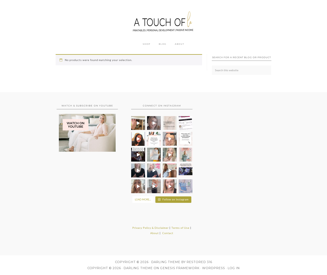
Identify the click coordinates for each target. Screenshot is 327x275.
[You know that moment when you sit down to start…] (154, 139)
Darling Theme (138, 268)
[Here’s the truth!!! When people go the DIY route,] (170, 123)
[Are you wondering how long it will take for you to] (186, 139)
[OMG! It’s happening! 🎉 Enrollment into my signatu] (186, 155)
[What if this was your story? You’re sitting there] (154, 155)
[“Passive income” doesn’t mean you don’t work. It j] (154, 170)
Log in (234, 268)
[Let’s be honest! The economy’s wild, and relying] (138, 186)
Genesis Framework (179, 268)
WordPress (213, 268)
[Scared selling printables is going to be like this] (138, 155)
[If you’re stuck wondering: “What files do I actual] (138, 170)
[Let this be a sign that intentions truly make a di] (138, 123)
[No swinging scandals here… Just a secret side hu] (186, 170)
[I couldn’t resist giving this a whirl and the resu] (186, 186)
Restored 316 (199, 262)
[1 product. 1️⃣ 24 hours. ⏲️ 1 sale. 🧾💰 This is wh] (170, 186)
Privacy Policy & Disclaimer (150, 227)
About (154, 233)
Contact (167, 233)
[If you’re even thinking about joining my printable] (138, 139)
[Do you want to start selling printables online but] (186, 123)
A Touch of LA (163, 20)
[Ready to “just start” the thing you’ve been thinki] (154, 123)
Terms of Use (180, 227)
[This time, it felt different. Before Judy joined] (170, 139)
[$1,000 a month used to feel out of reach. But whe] (170, 170)
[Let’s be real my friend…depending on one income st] (170, 155)
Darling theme (165, 262)
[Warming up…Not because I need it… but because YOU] (154, 186)
